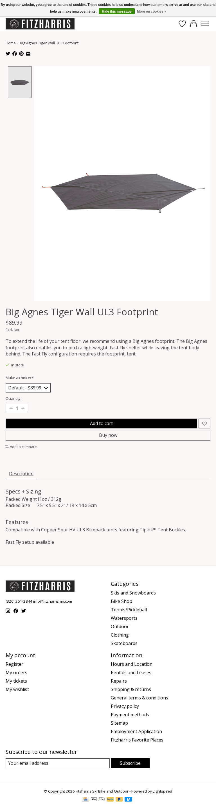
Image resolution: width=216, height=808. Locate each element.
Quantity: (13, 398)
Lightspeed (162, 791)
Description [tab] (21, 473)
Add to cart (101, 423)
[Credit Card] (85, 800)
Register (14, 664)
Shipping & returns (131, 689)
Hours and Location (131, 664)
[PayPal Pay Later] (119, 800)
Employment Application (136, 731)
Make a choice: (20, 377)
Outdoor (120, 626)
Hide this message (117, 11)
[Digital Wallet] (98, 800)
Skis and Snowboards (133, 593)
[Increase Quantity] (22, 408)
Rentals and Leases (131, 672)
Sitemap (119, 723)
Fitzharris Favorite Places (137, 740)
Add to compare (23, 446)
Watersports (124, 618)
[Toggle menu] (204, 23)
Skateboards (124, 643)
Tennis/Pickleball (129, 610)
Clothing (120, 635)
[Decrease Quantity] (11, 408)
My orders (16, 672)
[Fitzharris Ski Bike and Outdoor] (40, 23)
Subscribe (130, 763)
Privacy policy (125, 706)
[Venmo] (128, 800)
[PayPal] (110, 800)
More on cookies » (151, 11)
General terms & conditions (139, 698)
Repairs (119, 681)
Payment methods (130, 714)
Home (11, 42)
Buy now (108, 435)
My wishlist (17, 689)
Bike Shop (121, 601)
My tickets (16, 681)
